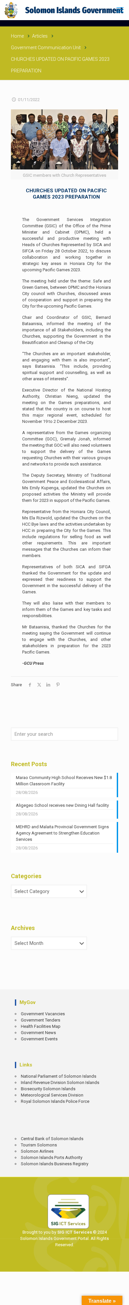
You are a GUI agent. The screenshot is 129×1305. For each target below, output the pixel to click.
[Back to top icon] (119, 1295)
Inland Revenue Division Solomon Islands (60, 1082)
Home (17, 36)
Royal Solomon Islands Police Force (55, 1101)
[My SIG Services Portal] (64, 10)
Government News (38, 1032)
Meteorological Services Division (52, 1095)
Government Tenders (40, 1020)
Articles (40, 36)
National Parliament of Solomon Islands (58, 1076)
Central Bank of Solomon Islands (52, 1138)
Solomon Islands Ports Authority (51, 1157)
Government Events (39, 1038)
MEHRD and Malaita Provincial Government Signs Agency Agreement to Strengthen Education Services (62, 833)
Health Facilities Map (41, 1026)
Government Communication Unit (46, 47)
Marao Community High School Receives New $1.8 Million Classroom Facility (64, 780)
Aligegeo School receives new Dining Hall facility (62, 805)
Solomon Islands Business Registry (54, 1163)
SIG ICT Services (74, 1232)
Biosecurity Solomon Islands (48, 1088)
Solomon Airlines (37, 1151)
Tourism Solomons (39, 1144)
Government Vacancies (43, 1013)
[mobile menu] (120, 10)
